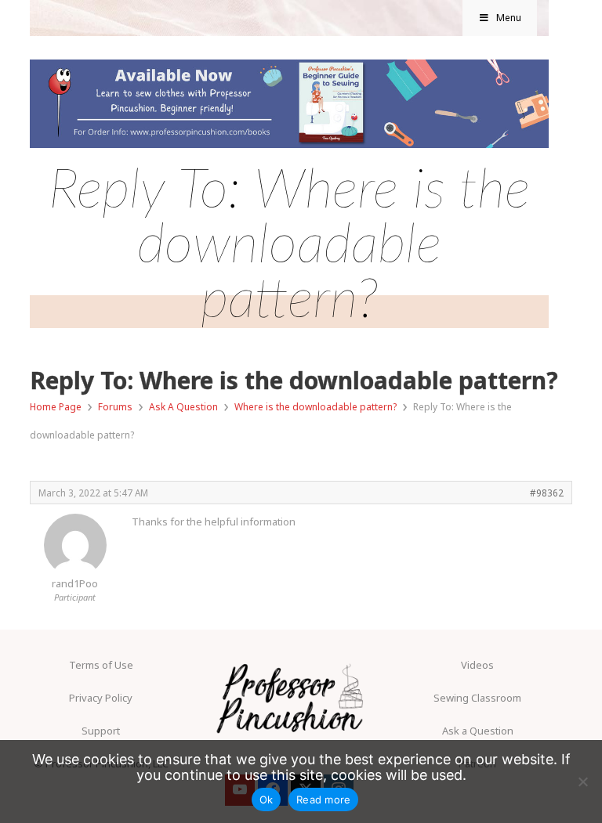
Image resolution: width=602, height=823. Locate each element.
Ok (266, 799)
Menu (508, 17)
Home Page (56, 406)
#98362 (547, 492)
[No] (582, 781)
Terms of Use (101, 665)
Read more (323, 799)
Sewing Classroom (477, 698)
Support (101, 731)
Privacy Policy (100, 698)
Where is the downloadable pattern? (315, 406)
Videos (477, 665)
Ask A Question (183, 406)
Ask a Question (477, 731)
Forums (115, 406)
